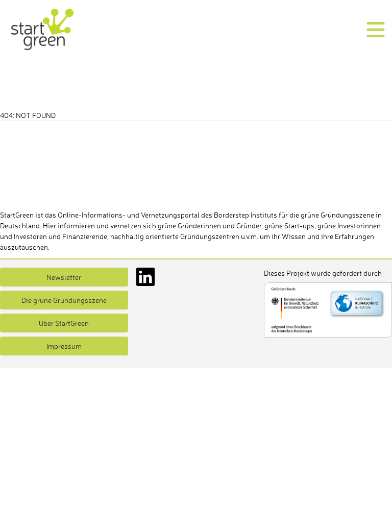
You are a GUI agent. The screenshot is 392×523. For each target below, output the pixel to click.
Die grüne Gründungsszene (64, 300)
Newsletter (63, 277)
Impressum (64, 346)
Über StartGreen (64, 323)
